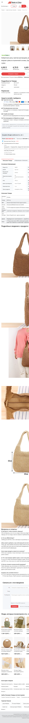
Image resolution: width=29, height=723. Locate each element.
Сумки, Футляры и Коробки (11, 10)
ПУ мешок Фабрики (16, 703)
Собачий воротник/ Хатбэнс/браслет (7, 689)
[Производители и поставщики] (14, 2)
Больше (3, 709)
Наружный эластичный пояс (7, 684)
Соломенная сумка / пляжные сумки (20, 689)
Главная (3, 10)
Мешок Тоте (24, 10)
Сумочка (19, 10)
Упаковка (16, 686)
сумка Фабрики (5, 703)
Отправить (14, 606)
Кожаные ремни (4, 686)
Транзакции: (23, 138)
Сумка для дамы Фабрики (15, 706)
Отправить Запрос (13, 74)
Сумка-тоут (4, 706)
